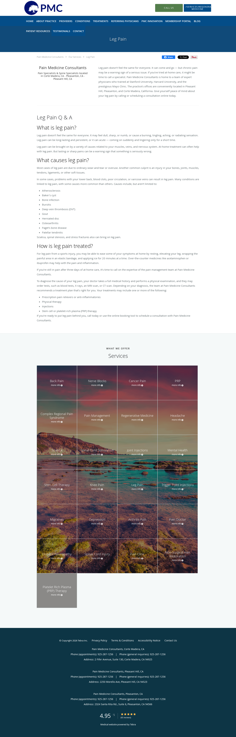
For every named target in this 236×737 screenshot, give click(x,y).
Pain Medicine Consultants (50, 56)
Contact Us (170, 640)
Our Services (75, 56)
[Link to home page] (38, 8)
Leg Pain (90, 56)
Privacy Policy (99, 640)
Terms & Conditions (122, 640)
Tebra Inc (82, 640)
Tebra (133, 724)
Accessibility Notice (149, 640)
